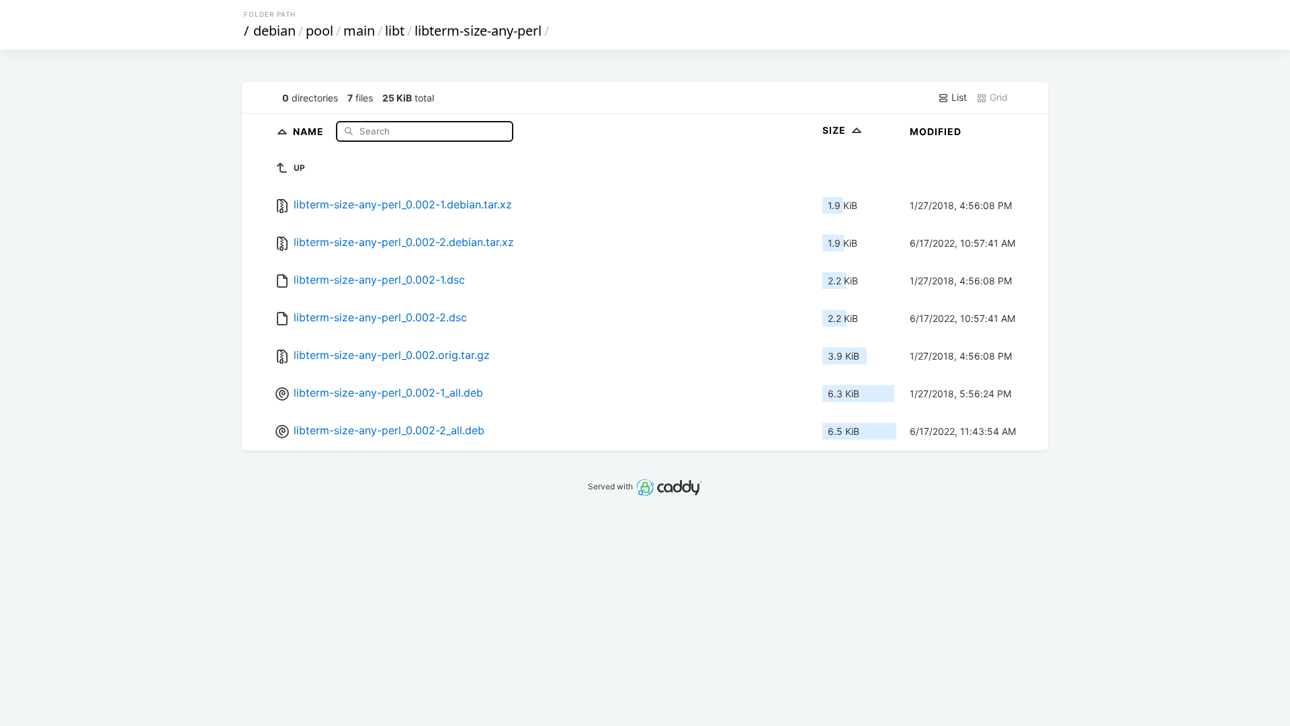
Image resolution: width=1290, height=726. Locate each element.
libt (394, 31)
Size (835, 130)
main (359, 31)
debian (274, 31)
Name (310, 130)
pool (319, 31)
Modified (935, 131)
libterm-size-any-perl (478, 31)
